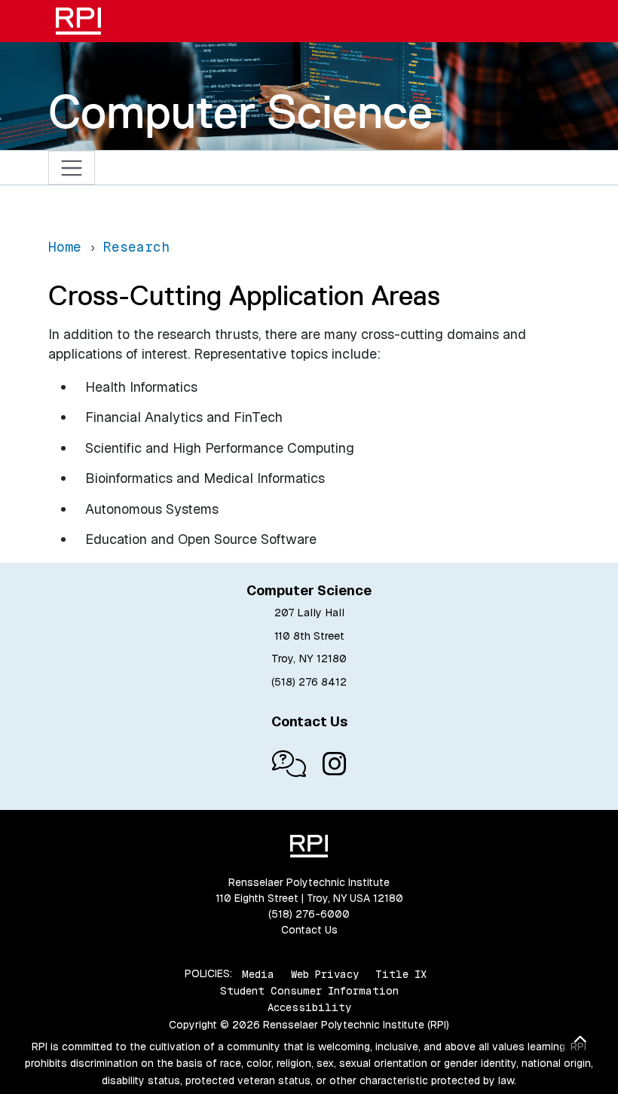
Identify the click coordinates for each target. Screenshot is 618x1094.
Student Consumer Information (309, 991)
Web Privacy (325, 973)
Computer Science (240, 111)
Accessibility (309, 1007)
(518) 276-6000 (309, 914)
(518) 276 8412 (309, 682)
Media (258, 973)
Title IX (401, 973)
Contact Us (309, 930)
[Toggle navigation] (72, 168)
